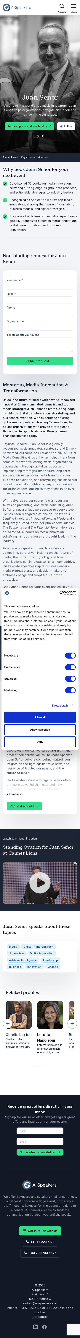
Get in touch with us (41, 1231)
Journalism (16, 953)
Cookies (40, 1312)
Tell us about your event (23, 334)
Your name (15, 280)
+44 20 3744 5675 (42, 1253)
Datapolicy (40, 1317)
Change (53, 966)
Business (15, 966)
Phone (11, 307)
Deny (40, 741)
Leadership (50, 960)
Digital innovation (41, 953)
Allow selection (40, 729)
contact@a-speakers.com (40, 1303)
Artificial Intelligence (23, 960)
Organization (15, 321)
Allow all (40, 717)
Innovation (34, 966)
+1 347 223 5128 (42, 1242)
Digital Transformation (38, 946)
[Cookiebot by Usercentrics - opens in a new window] (59, 593)
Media (13, 946)
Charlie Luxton (19, 1034)
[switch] (70, 667)
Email (11, 293)
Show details (60, 705)
